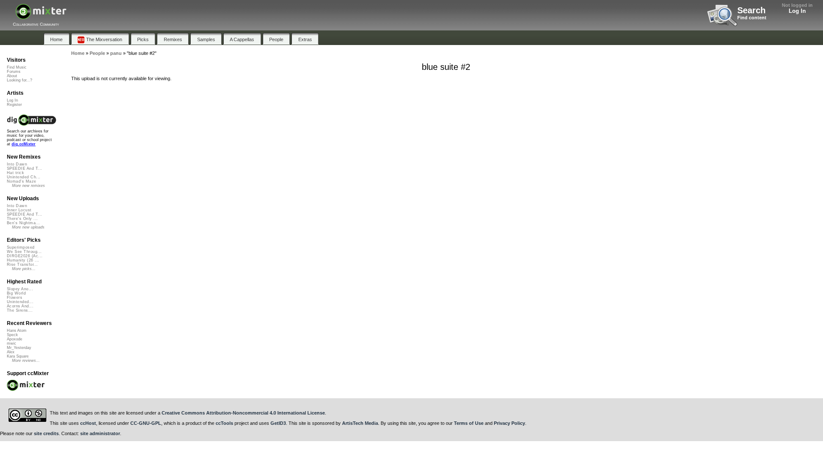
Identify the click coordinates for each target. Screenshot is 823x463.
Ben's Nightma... (23, 223)
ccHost (88, 423)
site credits (46, 433)
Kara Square (18, 356)
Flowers (14, 297)
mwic (11, 343)
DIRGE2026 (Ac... (24, 256)
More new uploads (28, 227)
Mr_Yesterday (19, 348)
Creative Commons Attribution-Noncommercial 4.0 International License (243, 412)
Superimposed (21, 247)
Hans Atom (17, 330)
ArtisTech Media (360, 423)
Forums (14, 71)
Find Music (17, 67)
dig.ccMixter (24, 144)
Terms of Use (469, 423)
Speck (12, 335)
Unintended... (20, 302)
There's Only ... (22, 218)
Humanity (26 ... (23, 260)
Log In (797, 11)
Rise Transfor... (22, 264)
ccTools (224, 423)
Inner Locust (19, 210)
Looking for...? (19, 80)
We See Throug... (24, 252)
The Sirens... (20, 310)
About (12, 76)
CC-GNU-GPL (145, 423)
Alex (11, 352)
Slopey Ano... (20, 289)
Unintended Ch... (23, 177)
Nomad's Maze (21, 181)
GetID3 (278, 423)
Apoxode (14, 339)
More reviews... (26, 360)
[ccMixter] (41, 16)
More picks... (24, 269)
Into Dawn (17, 164)
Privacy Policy (509, 423)
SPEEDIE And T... (24, 168)
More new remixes (28, 185)
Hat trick (15, 173)
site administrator (100, 433)
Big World (16, 293)
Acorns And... (20, 306)
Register (14, 104)
